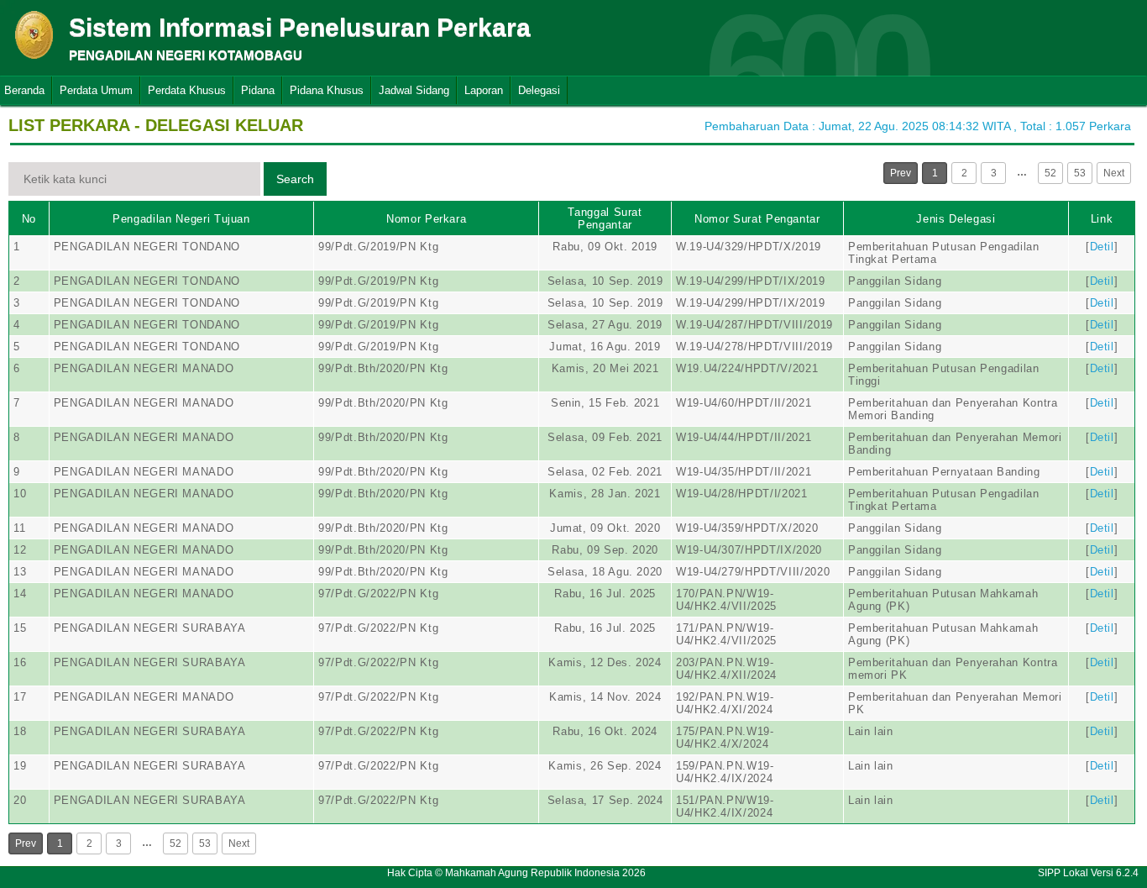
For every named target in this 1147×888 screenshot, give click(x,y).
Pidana (258, 90)
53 (1080, 173)
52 (1050, 173)
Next (1113, 173)
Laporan (483, 90)
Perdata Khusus (187, 90)
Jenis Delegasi (955, 219)
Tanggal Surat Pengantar (605, 218)
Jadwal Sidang (414, 90)
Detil (1102, 246)
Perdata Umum (96, 90)
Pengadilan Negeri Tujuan (181, 219)
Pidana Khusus (327, 90)
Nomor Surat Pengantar (757, 219)
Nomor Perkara (426, 219)
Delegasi (539, 90)
